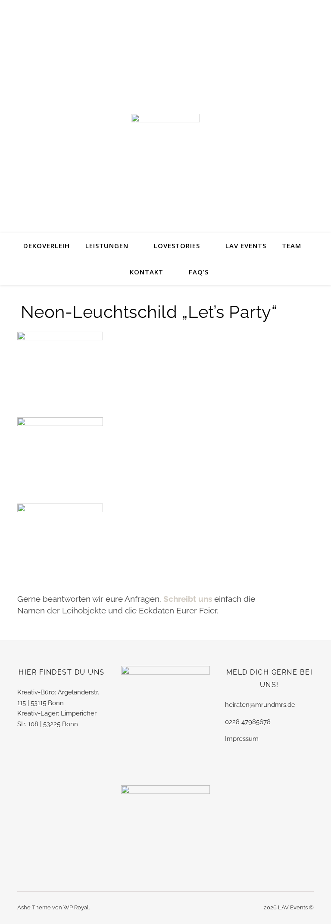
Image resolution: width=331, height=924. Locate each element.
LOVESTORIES (177, 245)
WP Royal (76, 907)
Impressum (242, 739)
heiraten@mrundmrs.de (260, 705)
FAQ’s (199, 272)
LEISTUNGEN (106, 245)
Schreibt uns (188, 599)
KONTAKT (146, 272)
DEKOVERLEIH (46, 245)
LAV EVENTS (245, 245)
